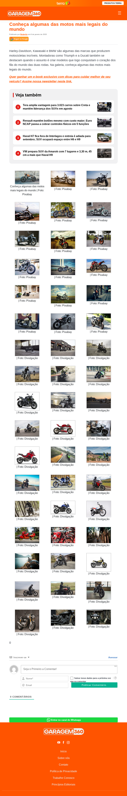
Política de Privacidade (63, 771)
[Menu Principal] (119, 13)
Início (63, 751)
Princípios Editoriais (63, 784)
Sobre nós (64, 758)
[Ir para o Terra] (63, 3)
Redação (23, 34)
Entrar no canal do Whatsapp (66, 720)
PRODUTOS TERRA (113, 3)
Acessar (112, 657)
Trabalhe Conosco (63, 777)
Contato (63, 764)
